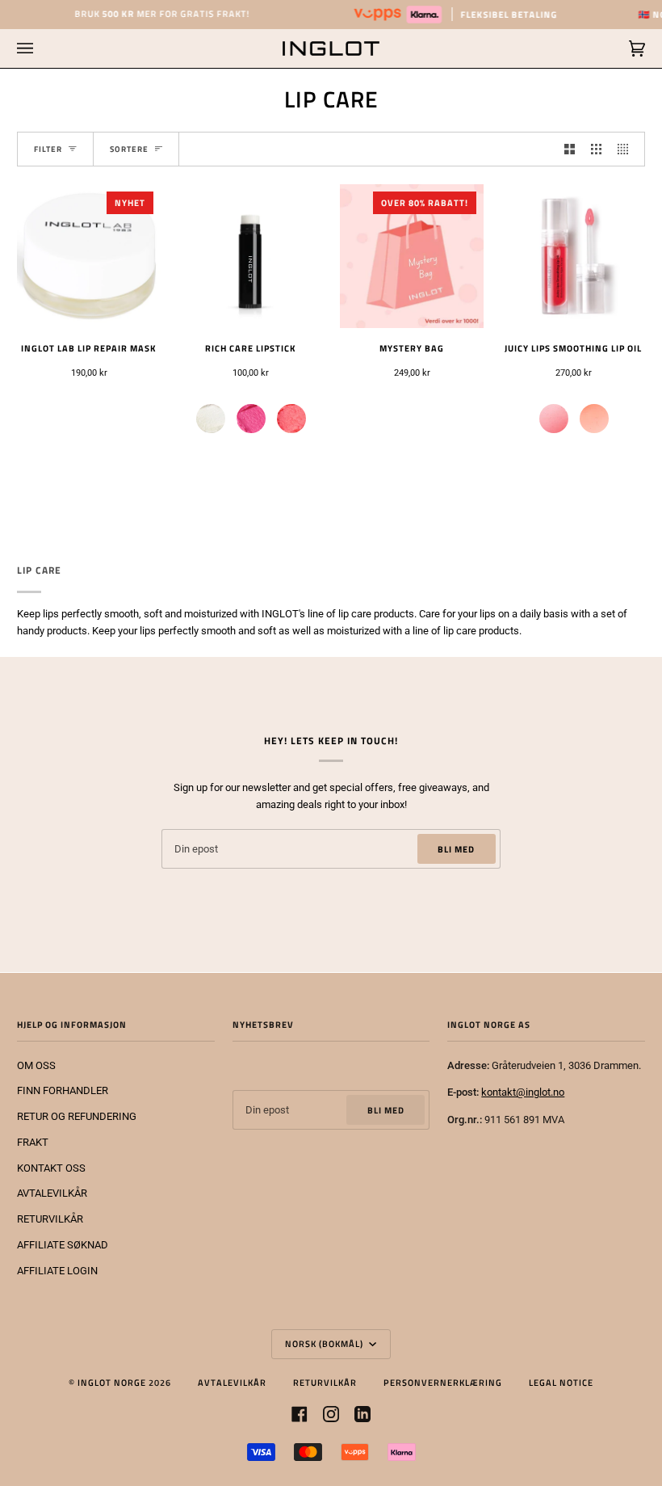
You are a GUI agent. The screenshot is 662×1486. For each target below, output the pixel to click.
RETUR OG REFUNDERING (76, 1116)
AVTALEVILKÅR (52, 1193)
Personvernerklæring (442, 1382)
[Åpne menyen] (41, 48)
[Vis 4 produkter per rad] (627, 149)
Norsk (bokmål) (325, 1343)
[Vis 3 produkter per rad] (596, 149)
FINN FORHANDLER (62, 1090)
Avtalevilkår (232, 1382)
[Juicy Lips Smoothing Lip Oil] (573, 256)
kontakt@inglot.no (522, 1092)
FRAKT (32, 1142)
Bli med (456, 849)
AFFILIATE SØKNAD (62, 1245)
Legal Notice (561, 1382)
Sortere (129, 149)
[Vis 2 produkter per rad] (569, 149)
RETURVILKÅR (50, 1219)
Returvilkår (325, 1382)
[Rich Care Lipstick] (250, 256)
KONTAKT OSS (51, 1168)
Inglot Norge (112, 1382)
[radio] (210, 418)
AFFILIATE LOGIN (57, 1271)
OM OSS (36, 1065)
